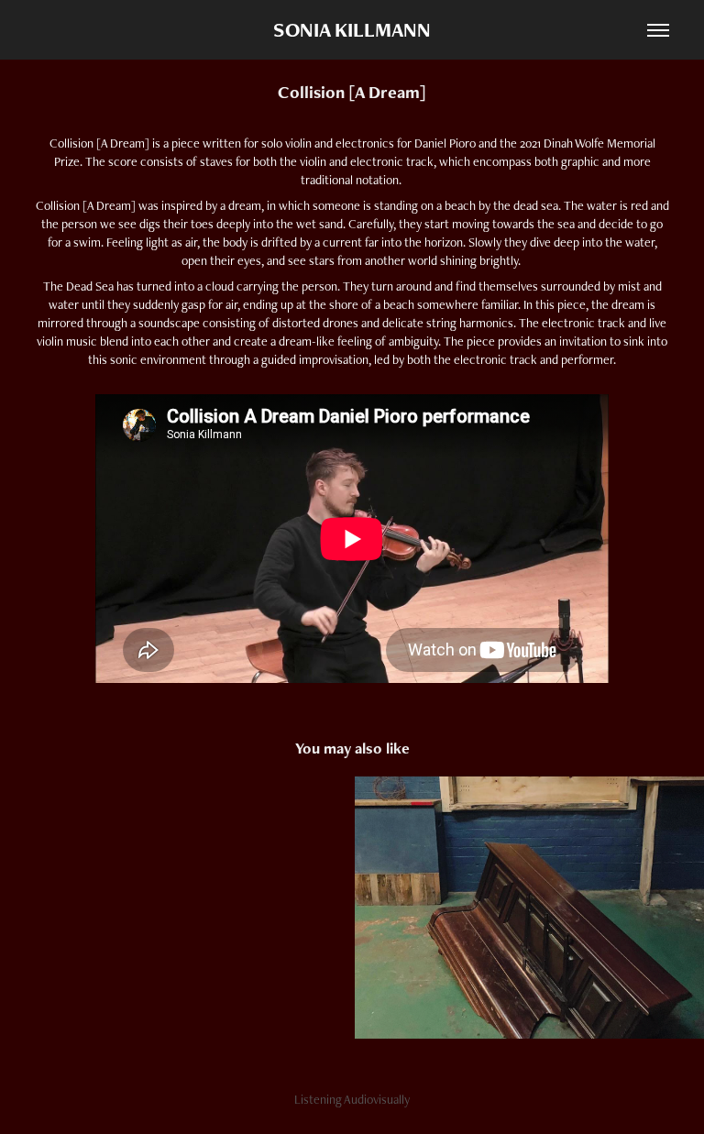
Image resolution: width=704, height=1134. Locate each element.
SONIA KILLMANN (352, 30)
